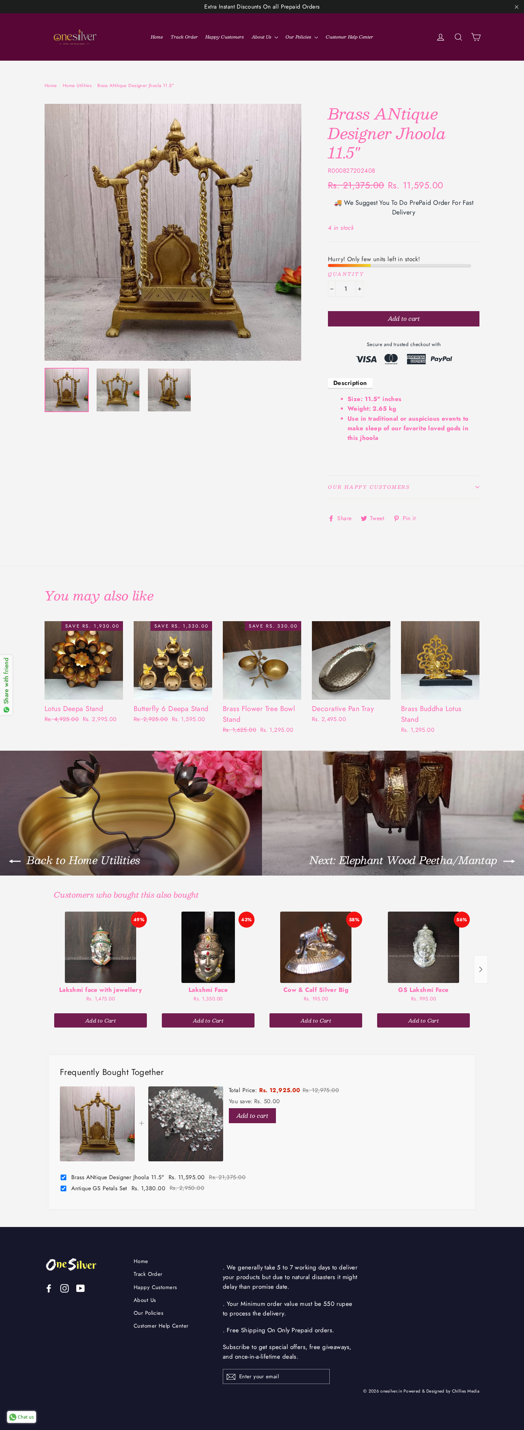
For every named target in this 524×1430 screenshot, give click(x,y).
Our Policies (299, 36)
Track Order (184, 36)
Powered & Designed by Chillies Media (441, 1391)
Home (157, 36)
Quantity (346, 274)
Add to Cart (100, 1020)
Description (350, 383)
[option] (173, 232)
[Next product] (481, 969)
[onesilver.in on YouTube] (80, 1288)
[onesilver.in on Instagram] (64, 1288)
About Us (262, 36)
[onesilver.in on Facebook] (49, 1288)
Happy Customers (224, 36)
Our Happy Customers (369, 487)
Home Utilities (77, 85)
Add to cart (252, 1115)
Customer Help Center (349, 36)
